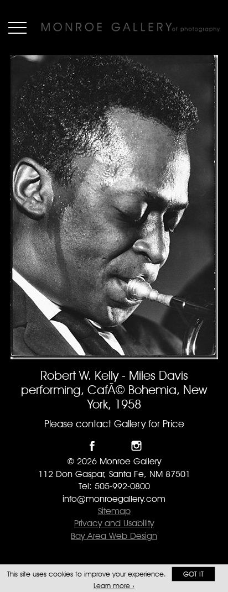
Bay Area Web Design (114, 536)
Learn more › (114, 585)
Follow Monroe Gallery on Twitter (114, 445)
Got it (193, 574)
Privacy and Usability (114, 523)
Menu (17, 27)
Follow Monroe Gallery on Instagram (136, 445)
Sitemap (114, 511)
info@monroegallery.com (114, 499)
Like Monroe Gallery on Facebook (92, 445)
